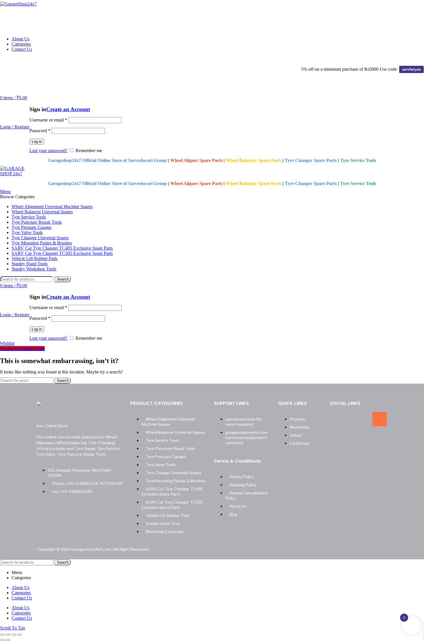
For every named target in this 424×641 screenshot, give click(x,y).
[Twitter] (358, 419)
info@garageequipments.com (76, 59)
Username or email (48, 119)
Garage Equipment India (22, 348)
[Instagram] (379, 419)
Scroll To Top (12, 627)
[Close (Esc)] (2, 635)
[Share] (8, 635)
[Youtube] (358, 437)
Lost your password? (48, 150)
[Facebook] (337, 419)
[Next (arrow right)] (8, 640)
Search (63, 279)
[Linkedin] (337, 437)
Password (39, 130)
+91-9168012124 (20, 59)
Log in (37, 141)
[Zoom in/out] (19, 635)
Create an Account (68, 109)
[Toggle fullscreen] (14, 635)
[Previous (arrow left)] (2, 640)
